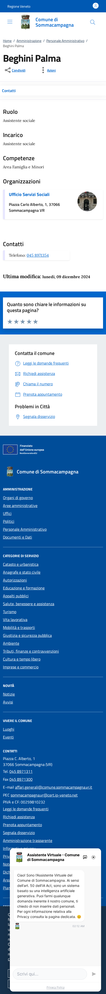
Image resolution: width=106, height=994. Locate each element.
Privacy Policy (56, 987)
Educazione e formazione (24, 588)
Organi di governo (18, 498)
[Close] (93, 857)
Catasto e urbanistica (20, 564)
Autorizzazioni (15, 580)
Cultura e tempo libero (21, 659)
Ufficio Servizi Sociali (29, 194)
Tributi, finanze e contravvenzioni (31, 651)
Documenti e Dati (17, 537)
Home (7, 40)
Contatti (9, 91)
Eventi (8, 737)
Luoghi (8, 729)
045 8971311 (21, 771)
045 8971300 (21, 779)
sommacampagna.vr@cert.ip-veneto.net (44, 795)
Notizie (9, 694)
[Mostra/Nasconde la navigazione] (10, 22)
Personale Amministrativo (65, 40)
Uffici (7, 513)
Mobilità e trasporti (19, 627)
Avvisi (8, 702)
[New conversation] (85, 857)
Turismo (9, 612)
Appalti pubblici (16, 596)
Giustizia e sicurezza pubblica (27, 635)
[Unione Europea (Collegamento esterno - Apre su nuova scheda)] (53, 450)
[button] (18, 6)
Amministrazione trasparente (27, 840)
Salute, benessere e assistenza (28, 604)
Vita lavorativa (15, 620)
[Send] (94, 974)
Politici (8, 521)
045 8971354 (38, 255)
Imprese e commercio (20, 667)
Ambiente (11, 643)
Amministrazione (29, 40)
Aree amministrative (20, 505)
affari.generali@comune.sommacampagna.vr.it (53, 787)
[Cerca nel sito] (93, 22)
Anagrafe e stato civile (21, 572)
